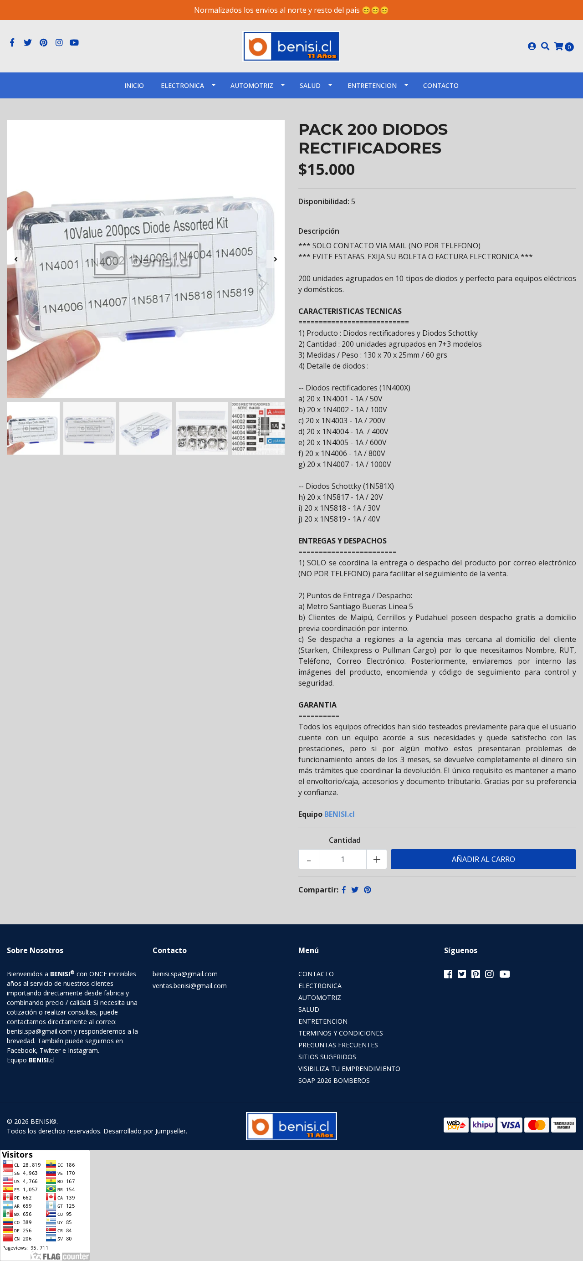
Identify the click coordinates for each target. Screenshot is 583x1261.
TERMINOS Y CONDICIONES (340, 1033)
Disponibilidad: (323, 201)
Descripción (318, 231)
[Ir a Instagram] (59, 43)
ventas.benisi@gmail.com (190, 985)
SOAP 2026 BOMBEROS (334, 1080)
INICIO (134, 85)
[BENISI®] (291, 46)
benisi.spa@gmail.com (185, 973)
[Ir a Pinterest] (43, 43)
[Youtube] (74, 43)
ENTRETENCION (372, 85)
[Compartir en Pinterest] (367, 890)
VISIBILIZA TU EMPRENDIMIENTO (349, 1068)
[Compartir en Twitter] (354, 890)
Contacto (441, 85)
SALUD (310, 85)
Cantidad (345, 840)
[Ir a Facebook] (12, 43)
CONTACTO (316, 973)
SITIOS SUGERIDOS (327, 1056)
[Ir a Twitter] (28, 43)
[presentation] (16, 259)
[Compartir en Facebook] (344, 890)
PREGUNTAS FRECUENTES (338, 1045)
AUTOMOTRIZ (251, 85)
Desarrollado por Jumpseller (144, 1131)
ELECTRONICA (182, 85)
